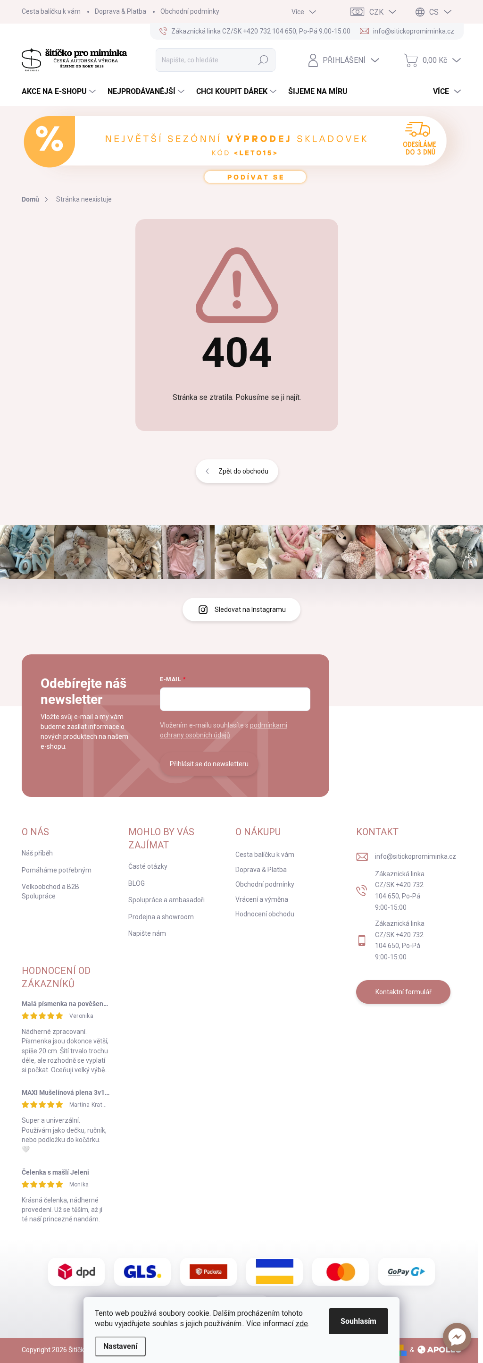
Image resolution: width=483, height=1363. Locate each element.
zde (301, 1323)
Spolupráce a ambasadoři (166, 900)
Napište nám (147, 933)
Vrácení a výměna (261, 899)
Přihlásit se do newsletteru (209, 764)
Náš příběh (37, 853)
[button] (457, 1337)
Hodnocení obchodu (264, 914)
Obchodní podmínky (189, 11)
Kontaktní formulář (403, 992)
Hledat (263, 60)
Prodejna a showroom (161, 917)
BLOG (136, 883)
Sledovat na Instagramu (250, 609)
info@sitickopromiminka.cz (415, 856)
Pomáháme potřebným (57, 870)
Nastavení (120, 1346)
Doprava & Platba (120, 11)
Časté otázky (147, 866)
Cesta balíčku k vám (51, 11)
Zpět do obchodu (243, 471)
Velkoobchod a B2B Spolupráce (50, 891)
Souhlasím (358, 1321)
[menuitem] (60, 91)
